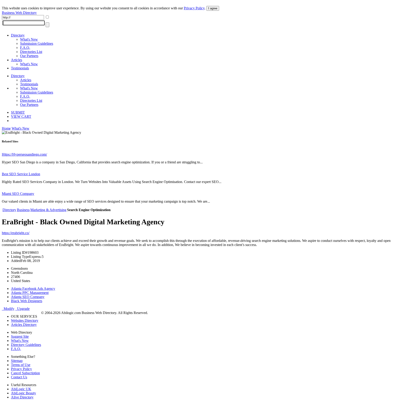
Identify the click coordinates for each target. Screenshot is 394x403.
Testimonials (20, 68)
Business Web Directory (19, 13)
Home (6, 128)
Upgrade (22, 309)
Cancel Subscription (25, 373)
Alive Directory (22, 397)
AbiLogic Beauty (23, 393)
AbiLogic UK (21, 389)
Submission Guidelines (36, 43)
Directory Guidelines (26, 345)
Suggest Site (20, 336)
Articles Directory (24, 325)
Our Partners (29, 56)
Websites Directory (24, 320)
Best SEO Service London (21, 174)
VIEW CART (21, 116)
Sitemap (17, 361)
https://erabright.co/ (15, 233)
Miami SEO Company (18, 194)
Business (23, 210)
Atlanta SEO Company (27, 297)
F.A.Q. (25, 48)
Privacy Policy (194, 8)
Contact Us (19, 377)
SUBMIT (18, 112)
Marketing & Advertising (48, 210)
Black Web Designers (26, 301)
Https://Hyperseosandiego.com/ (24, 154)
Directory (18, 35)
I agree (212, 8)
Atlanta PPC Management (30, 293)
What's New (29, 39)
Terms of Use (20, 365)
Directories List (31, 52)
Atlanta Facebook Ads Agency (33, 288)
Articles (16, 60)
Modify (8, 309)
